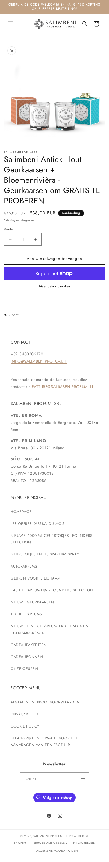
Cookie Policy (25, 726)
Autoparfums (24, 566)
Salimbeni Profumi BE (50, 836)
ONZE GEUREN (24, 668)
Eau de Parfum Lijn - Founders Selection (52, 590)
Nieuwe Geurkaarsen (32, 602)
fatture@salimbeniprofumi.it (62, 387)
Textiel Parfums (26, 614)
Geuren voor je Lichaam (35, 578)
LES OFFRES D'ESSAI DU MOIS (38, 523)
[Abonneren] (83, 778)
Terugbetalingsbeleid (50, 843)
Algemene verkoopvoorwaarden (45, 702)
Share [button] (14, 314)
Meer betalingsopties (54, 286)
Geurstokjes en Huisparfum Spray (45, 554)
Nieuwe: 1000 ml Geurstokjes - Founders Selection (52, 539)
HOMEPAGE (21, 511)
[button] (10, 24)
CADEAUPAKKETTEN (29, 644)
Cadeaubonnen (27, 656)
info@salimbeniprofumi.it (39, 361)
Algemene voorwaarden (57, 850)
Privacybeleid (24, 714)
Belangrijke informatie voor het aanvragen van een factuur (44, 741)
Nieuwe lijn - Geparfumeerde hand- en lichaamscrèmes (50, 629)
